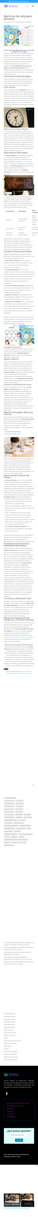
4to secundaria (19, 809)
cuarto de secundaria (10, 1032)
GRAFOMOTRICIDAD (9, 828)
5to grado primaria (9, 812)
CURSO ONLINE (8, 823)
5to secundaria (19, 812)
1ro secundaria (19, 800)
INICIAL (29, 828)
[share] (17, 1195)
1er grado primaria (9, 22)
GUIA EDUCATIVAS (21, 828)
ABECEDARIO (19, 814)
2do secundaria (19, 803)
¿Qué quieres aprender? (19, 1131)
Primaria (6, 1049)
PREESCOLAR (14, 837)
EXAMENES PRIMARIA (25, 825)
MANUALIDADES (9, 831)
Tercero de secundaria (10, 1059)
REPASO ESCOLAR (9, 845)
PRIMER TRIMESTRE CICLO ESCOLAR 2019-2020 (16, 839)
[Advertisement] (19, 907)
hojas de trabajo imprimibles (16, 526)
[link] (6, 1196)
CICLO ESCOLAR (27, 817)
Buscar (19, 1140)
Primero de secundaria (10, 1051)
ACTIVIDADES (27, 814)
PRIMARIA (21, 837)
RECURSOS (7, 842)
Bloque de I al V (8, 1030)
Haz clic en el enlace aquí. (13, 431)
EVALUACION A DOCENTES (11, 825)
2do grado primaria (9, 803)
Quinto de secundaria (10, 1054)
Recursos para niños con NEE (19, 842)
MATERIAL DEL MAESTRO (11, 834)
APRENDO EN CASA (9, 817)
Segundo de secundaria (11, 1057)
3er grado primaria (9, 806)
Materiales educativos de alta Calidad (18, 1103)
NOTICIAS (7, 837)
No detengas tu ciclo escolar (15, 1106)
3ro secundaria (19, 806)
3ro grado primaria (9, 1019)
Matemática (18, 831)
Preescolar (10, 1111)
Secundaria (10, 1108)
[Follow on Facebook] (7, 1094)
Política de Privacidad (10, 1043)
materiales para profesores (24, 22)
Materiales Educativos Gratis (12, 1041)
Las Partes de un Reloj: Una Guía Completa (12, 1196)
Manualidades (11, 1116)
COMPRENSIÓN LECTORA (11, 820)
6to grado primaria (9, 814)
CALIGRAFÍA (19, 817)
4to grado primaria (9, 809)
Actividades (10, 1114)
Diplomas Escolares (19, 823)
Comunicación (22, 820)
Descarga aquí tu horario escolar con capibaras (20, 637)
